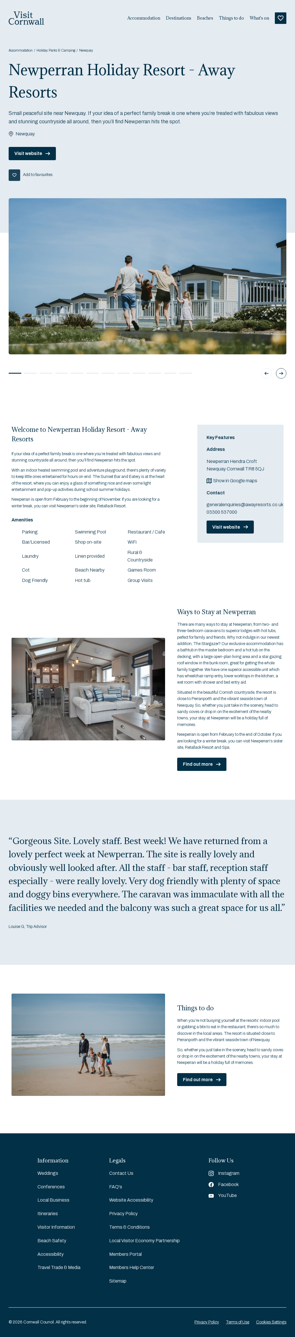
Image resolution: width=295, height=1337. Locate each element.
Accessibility (50, 1254)
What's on (259, 18)
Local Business (53, 1200)
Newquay (86, 50)
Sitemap (117, 1281)
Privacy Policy (123, 1213)
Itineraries (47, 1213)
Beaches (205, 18)
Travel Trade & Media (58, 1267)
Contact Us (121, 1173)
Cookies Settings (271, 1322)
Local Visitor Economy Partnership (144, 1240)
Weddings (47, 1173)
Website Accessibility (131, 1200)
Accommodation (143, 18)
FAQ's (115, 1186)
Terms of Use (237, 1322)
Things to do (231, 18)
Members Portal (125, 1254)
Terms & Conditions (129, 1227)
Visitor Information (56, 1227)
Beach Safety (51, 1240)
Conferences (51, 1186)
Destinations (178, 18)
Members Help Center (131, 1267)
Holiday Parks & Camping (56, 50)
